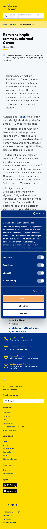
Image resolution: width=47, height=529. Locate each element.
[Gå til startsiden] (13, 7)
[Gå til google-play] (10, 485)
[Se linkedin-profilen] (16, 504)
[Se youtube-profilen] (12, 504)
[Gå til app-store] (10, 490)
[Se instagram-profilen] (8, 504)
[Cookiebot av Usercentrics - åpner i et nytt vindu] (33, 214)
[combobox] (23, 16)
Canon (22, 116)
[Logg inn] (41, 6)
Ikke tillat (23, 313)
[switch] (40, 265)
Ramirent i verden (11, 395)
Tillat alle (23, 298)
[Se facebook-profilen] (4, 504)
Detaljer (35, 291)
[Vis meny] (4, 7)
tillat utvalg (23, 306)
